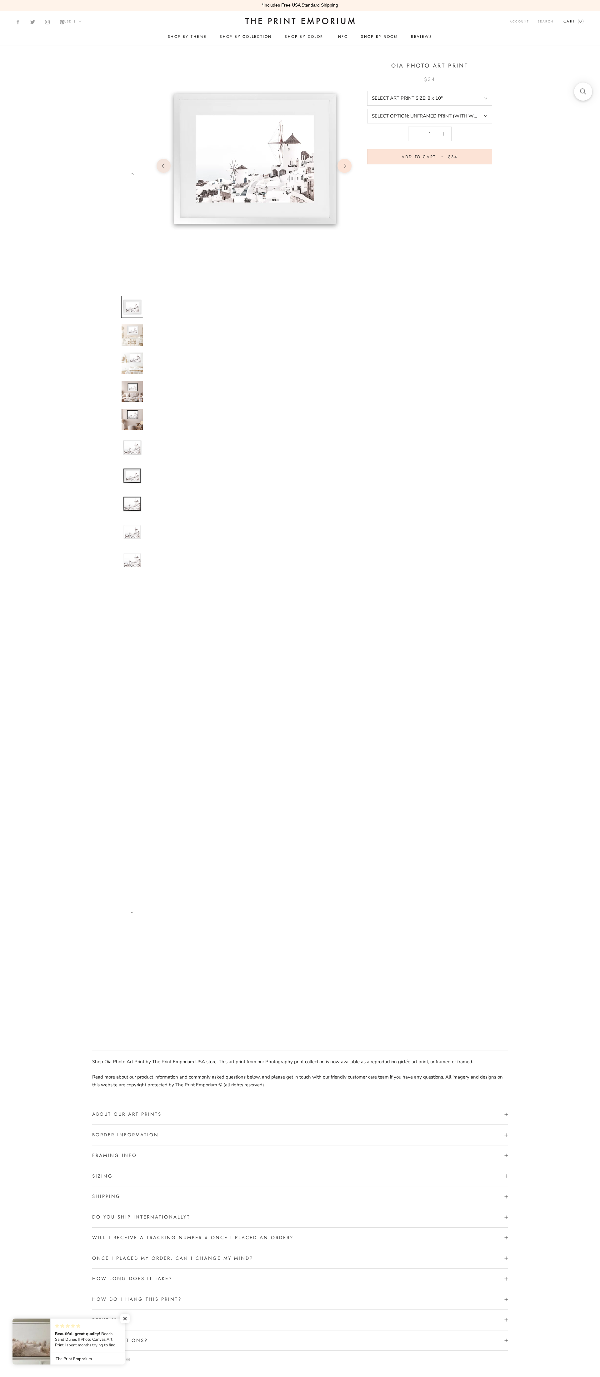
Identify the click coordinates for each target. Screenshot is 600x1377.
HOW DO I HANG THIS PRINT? (137, 1299)
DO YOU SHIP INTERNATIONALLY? (141, 1217)
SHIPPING (106, 1196)
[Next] (132, 174)
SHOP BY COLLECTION (246, 36)
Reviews (421, 36)
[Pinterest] (62, 22)
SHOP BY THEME (187, 36)
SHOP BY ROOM (379, 36)
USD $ (70, 21)
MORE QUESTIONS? (120, 1340)
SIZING (102, 1176)
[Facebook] (18, 22)
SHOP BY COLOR (304, 36)
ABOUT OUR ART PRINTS (127, 1114)
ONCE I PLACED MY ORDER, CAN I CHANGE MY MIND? (172, 1258)
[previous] (164, 166)
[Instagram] (47, 22)
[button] (125, 1318)
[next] (345, 166)
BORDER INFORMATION (125, 1134)
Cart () (573, 21)
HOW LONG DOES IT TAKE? (132, 1278)
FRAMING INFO (114, 1155)
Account (519, 21)
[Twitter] (32, 22)
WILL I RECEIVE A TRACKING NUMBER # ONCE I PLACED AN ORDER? (192, 1237)
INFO (342, 36)
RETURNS (105, 1319)
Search (545, 21)
